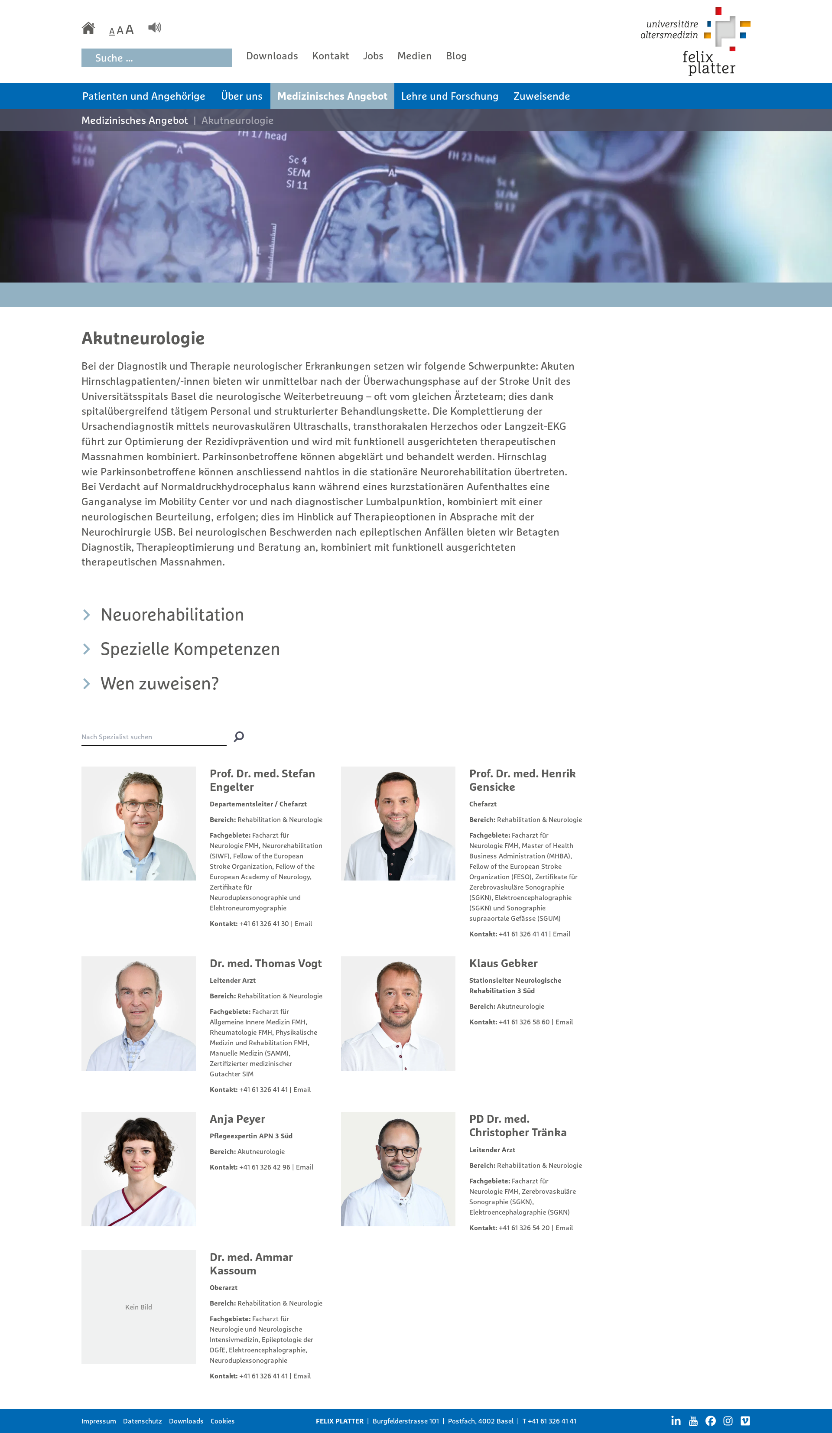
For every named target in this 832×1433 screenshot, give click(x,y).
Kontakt (330, 55)
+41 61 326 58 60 (524, 1021)
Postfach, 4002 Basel (481, 1421)
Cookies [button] (223, 1421)
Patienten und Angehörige (143, 95)
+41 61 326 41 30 (264, 923)
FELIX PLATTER (340, 1421)
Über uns (242, 95)
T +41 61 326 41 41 (549, 1421)
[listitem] (332, 614)
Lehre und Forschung (450, 95)
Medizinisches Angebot (332, 95)
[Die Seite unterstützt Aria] (155, 27)
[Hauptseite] (88, 28)
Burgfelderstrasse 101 (406, 1421)
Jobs (373, 55)
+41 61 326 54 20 (524, 1227)
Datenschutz (142, 1421)
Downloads (272, 55)
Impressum (98, 1421)
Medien (414, 55)
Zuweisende (542, 95)
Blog (456, 55)
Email (303, 923)
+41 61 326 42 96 (264, 1167)
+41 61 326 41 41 (523, 933)
